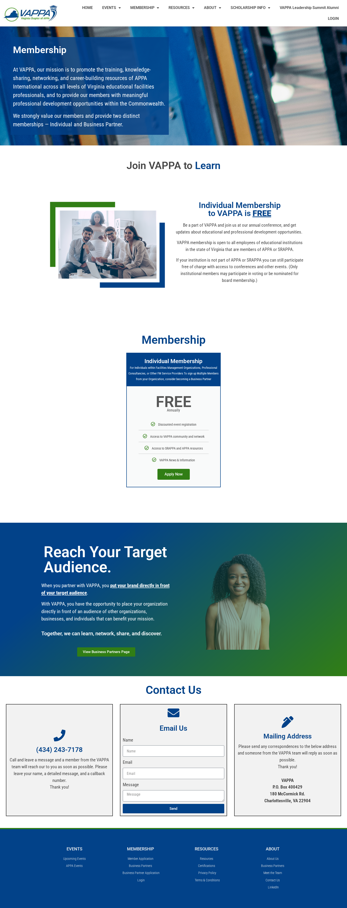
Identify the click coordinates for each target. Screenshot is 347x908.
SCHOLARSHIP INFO (248, 7)
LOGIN (333, 18)
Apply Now (174, 474)
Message (131, 784)
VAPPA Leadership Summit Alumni (309, 7)
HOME (87, 7)
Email (127, 762)
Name (128, 740)
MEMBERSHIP (142, 7)
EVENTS (109, 7)
